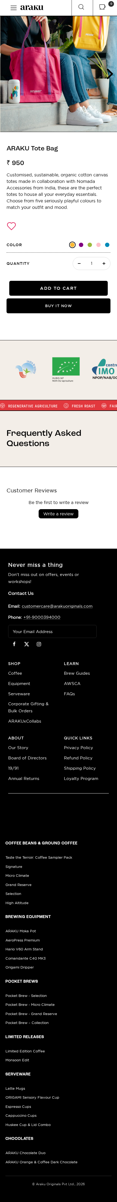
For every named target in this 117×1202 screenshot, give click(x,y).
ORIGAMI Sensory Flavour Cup (32, 1097)
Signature (13, 866)
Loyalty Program (81, 778)
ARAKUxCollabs (24, 721)
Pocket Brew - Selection (26, 995)
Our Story (18, 747)
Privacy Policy (78, 747)
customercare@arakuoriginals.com (57, 606)
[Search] (81, 7)
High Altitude (17, 903)
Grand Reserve (18, 885)
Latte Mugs (15, 1088)
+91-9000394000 (41, 617)
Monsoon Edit (17, 1060)
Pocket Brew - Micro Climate (30, 1004)
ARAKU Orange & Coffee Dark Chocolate (41, 1162)
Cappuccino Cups (20, 1115)
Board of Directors (27, 758)
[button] (11, 226)
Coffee (15, 673)
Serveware (19, 693)
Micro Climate (17, 875)
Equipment (19, 683)
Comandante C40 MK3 (25, 958)
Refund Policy (78, 758)
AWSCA (72, 683)
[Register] (89, 631)
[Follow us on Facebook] (14, 644)
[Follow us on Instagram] (39, 644)
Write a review (58, 513)
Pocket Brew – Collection (27, 1023)
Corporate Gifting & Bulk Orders (28, 707)
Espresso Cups (18, 1106)
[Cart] (102, 7)
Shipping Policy (80, 768)
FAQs (69, 693)
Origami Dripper (19, 967)
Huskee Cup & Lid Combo (28, 1125)
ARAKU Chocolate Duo (25, 1153)
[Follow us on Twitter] (26, 644)
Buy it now (58, 306)
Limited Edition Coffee (25, 1051)
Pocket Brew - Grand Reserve (31, 1014)
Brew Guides (77, 673)
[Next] (108, 73)
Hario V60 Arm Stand (24, 949)
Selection (13, 893)
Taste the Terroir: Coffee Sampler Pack (38, 857)
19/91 (13, 768)
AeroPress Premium (22, 940)
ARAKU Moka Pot (20, 931)
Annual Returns (23, 778)
